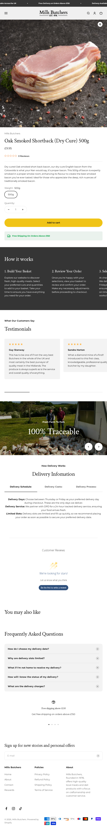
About (7, 779)
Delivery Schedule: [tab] (21, 486)
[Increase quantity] (23, 209)
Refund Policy (42, 779)
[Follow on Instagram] (13, 808)
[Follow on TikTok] (20, 808)
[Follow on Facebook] (6, 808)
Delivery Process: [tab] (86, 486)
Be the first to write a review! (53, 587)
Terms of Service (44, 790)
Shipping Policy (43, 785)
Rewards (9, 790)
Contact (8, 785)
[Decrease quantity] (9, 209)
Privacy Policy (42, 774)
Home (7, 774)
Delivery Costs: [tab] (53, 486)
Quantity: (9, 203)
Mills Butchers (12, 133)
